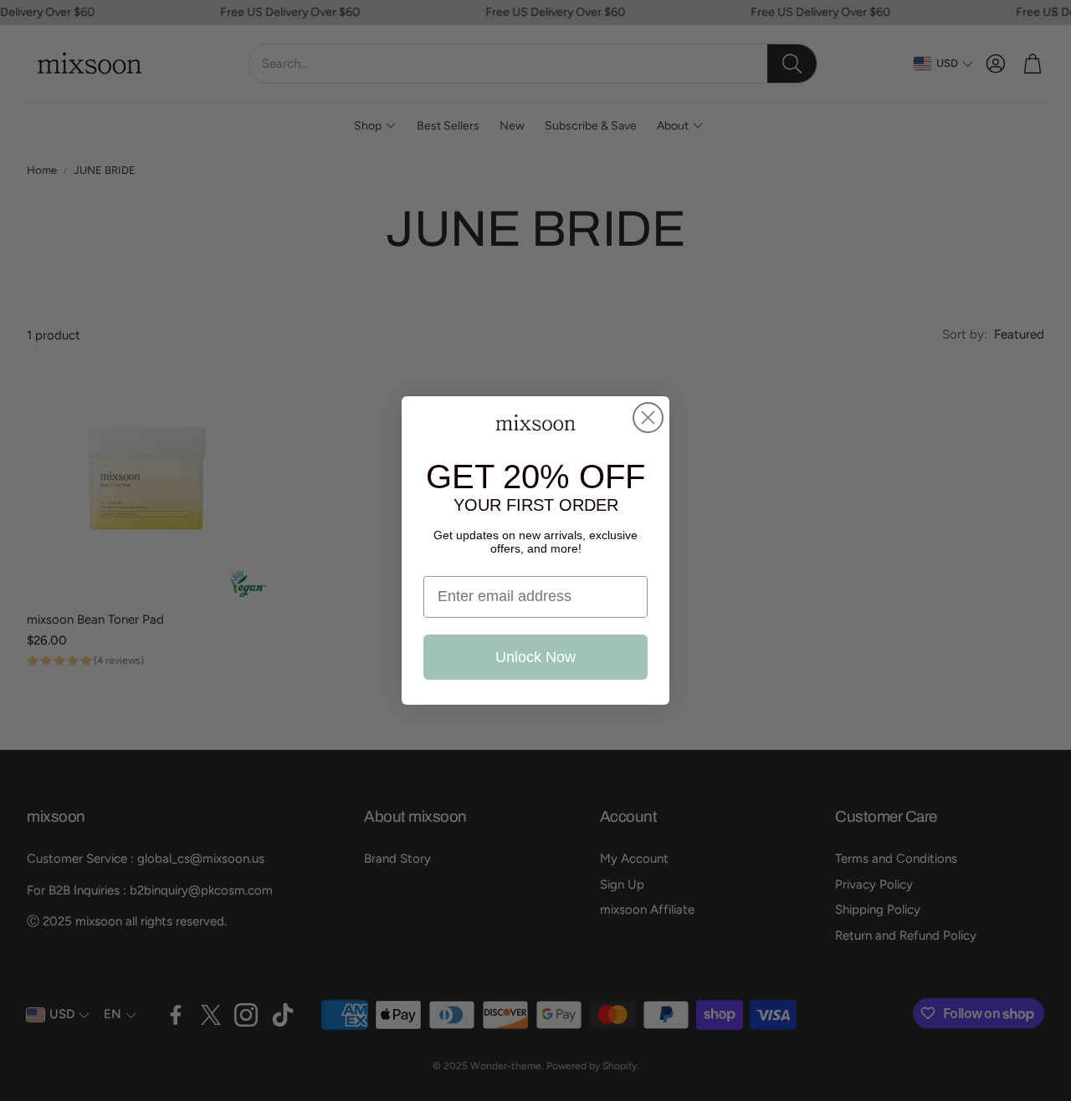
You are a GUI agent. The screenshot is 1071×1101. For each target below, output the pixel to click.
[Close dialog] (648, 417)
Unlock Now (535, 657)
